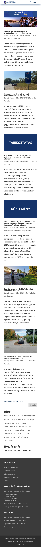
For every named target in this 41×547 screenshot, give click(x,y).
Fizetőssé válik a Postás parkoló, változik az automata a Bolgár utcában (18, 157)
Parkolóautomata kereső (12, 467)
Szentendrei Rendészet (12, 231)
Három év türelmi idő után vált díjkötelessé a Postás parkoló (17, 95)
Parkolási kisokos (10, 471)
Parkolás (32, 35)
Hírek (5, 481)
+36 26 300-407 (15, 503)
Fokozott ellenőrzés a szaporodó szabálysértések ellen (18, 358)
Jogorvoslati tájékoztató (12, 477)
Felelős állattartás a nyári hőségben (19, 415)
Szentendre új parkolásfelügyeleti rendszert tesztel (18, 290)
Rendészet (8, 38)
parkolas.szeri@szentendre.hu (18, 507)
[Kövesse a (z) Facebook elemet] (5, 532)
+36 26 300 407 (21, 520)
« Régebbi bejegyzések (13, 401)
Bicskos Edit (14, 35)
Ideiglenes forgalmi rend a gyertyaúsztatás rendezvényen (17, 32)
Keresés (33, 405)
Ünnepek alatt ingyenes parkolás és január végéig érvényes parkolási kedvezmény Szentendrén (19, 223)
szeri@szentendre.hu (16, 527)
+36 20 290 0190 (21, 524)
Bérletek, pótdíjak (10, 474)
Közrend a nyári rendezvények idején (19, 419)
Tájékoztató (17, 38)
